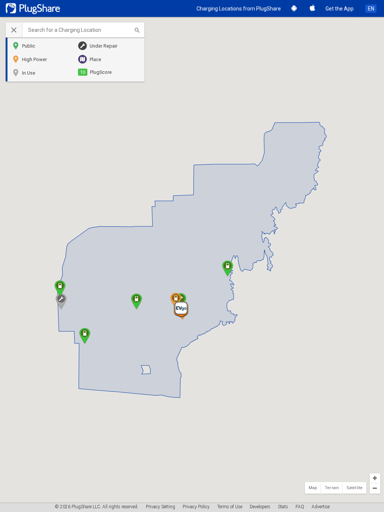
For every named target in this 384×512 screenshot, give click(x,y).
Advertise (321, 506)
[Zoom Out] (375, 489)
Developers (260, 506)
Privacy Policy (196, 506)
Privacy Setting (160, 506)
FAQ (300, 506)
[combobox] (83, 29)
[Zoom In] (375, 478)
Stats (283, 506)
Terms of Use (229, 506)
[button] (75, 29)
